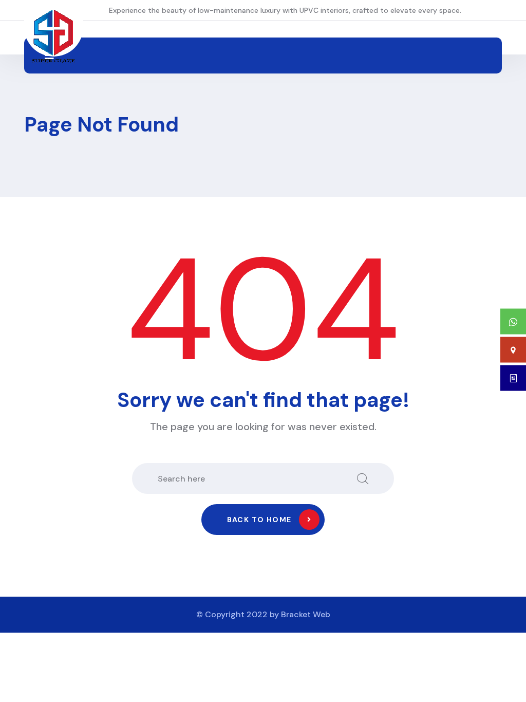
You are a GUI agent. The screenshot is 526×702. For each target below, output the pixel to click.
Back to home (259, 519)
